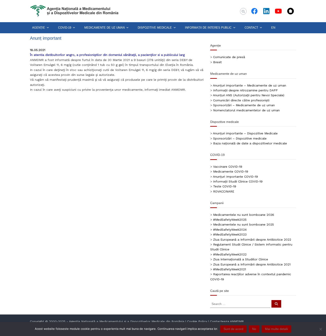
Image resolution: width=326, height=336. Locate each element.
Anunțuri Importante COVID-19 (235, 176)
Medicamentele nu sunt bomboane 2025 (243, 224)
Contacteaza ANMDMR (227, 321)
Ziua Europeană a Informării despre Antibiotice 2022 (252, 239)
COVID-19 (64, 27)
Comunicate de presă (229, 57)
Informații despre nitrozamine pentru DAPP (245, 90)
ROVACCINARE (223, 191)
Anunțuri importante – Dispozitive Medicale (245, 133)
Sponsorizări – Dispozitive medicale (240, 138)
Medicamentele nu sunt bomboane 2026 (243, 214)
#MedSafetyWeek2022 (230, 254)
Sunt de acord (233, 329)
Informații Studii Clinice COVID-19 (238, 181)
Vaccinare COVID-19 (227, 166)
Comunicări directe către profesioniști (241, 100)
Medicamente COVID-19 (230, 171)
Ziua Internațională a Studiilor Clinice (240, 259)
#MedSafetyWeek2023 (230, 234)
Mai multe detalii (276, 329)
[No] (320, 329)
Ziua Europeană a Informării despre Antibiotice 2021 (252, 264)
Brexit (217, 62)
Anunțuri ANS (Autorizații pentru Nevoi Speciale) (248, 95)
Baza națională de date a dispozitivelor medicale (250, 143)
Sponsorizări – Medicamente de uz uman (244, 105)
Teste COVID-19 (224, 186)
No (254, 329)
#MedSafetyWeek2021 (229, 269)
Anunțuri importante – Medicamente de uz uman (249, 85)
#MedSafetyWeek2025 (230, 219)
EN (273, 27)
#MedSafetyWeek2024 (230, 229)
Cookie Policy (197, 321)
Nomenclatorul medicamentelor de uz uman (246, 110)
